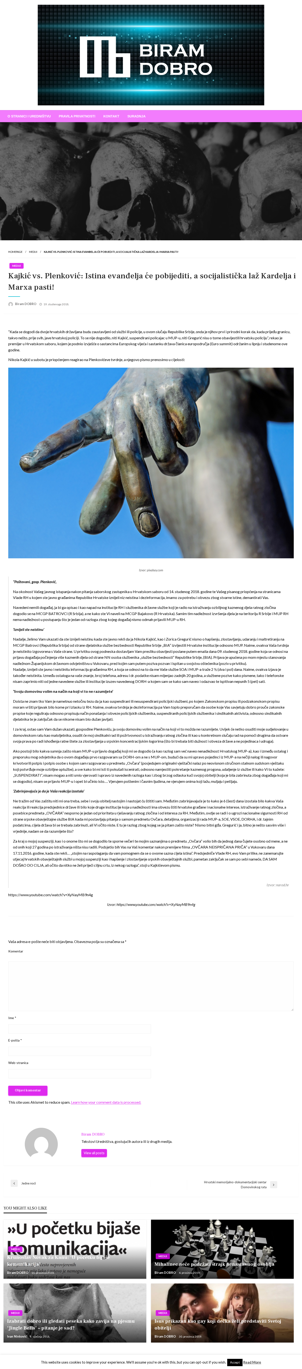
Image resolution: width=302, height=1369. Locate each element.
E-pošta (15, 1040)
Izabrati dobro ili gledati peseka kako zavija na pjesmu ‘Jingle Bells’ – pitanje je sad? (71, 1324)
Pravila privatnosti (77, 116)
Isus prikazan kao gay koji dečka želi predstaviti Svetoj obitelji (218, 1324)
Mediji (33, 251)
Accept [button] (235, 1362)
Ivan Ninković (17, 1336)
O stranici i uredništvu (29, 116)
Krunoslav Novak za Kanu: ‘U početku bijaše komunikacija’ (58, 1260)
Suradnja (136, 116)
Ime (12, 1018)
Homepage (15, 251)
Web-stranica (18, 1063)
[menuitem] (29, 116)
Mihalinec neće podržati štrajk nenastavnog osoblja (214, 1264)
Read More (252, 1362)
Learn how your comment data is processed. (106, 1102)
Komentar (15, 951)
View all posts (94, 1153)
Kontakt (111, 116)
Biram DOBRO (26, 304)
